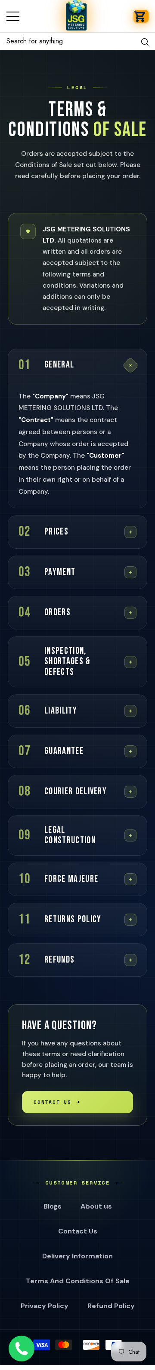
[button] (141, 16)
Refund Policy (111, 1305)
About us (96, 1206)
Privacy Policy (44, 1305)
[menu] (12, 16)
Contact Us (52, 1102)
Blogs (52, 1206)
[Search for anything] (77, 41)
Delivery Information (77, 1256)
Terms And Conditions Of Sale (78, 1280)
